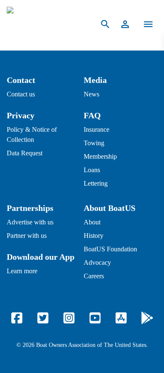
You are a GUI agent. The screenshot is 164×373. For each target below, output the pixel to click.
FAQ (92, 115)
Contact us (21, 94)
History (93, 235)
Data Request (24, 153)
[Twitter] (43, 318)
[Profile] (125, 24)
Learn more (22, 270)
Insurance (96, 129)
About (92, 222)
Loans (92, 169)
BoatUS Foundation (110, 249)
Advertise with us (30, 222)
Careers (94, 276)
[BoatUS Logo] (45, 24)
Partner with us (27, 235)
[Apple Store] (121, 318)
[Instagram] (69, 318)
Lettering (96, 183)
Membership (100, 156)
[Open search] (105, 24)
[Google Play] (147, 318)
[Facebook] (17, 318)
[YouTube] (95, 318)
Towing (94, 143)
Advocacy (97, 262)
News (91, 94)
